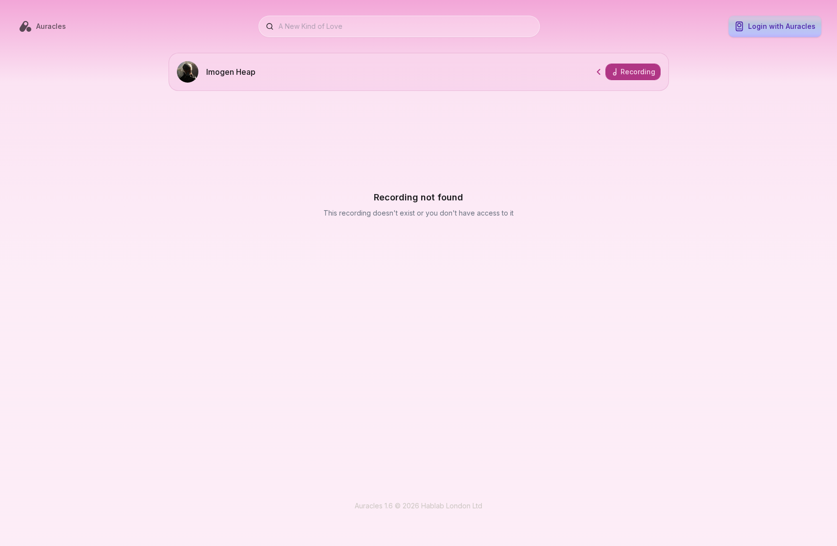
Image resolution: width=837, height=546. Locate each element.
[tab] (633, 72)
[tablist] (633, 72)
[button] (598, 72)
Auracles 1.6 (374, 506)
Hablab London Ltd (451, 506)
